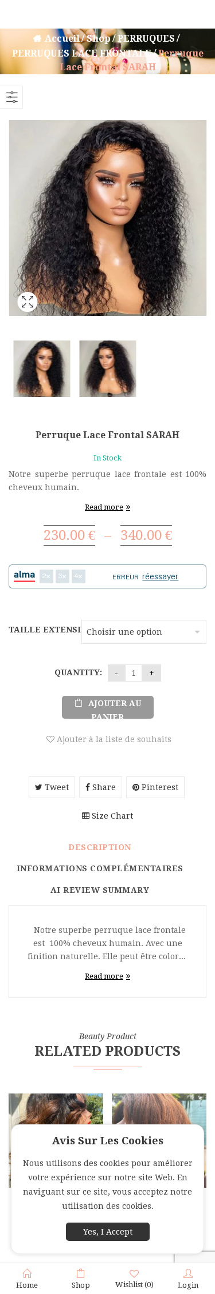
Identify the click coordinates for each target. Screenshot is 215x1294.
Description (99, 847)
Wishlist (134, 1284)
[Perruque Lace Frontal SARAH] (27, 316)
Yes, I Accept (107, 1231)
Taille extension (43, 629)
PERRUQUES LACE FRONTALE (81, 53)
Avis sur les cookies (107, 1141)
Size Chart (111, 815)
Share (103, 787)
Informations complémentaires (100, 868)
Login (188, 1285)
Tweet (55, 787)
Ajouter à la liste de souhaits (112, 739)
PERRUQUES (146, 38)
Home (27, 1285)
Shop (99, 38)
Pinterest (158, 787)
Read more (104, 507)
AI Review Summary (100, 890)
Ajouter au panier (114, 709)
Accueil (62, 38)
